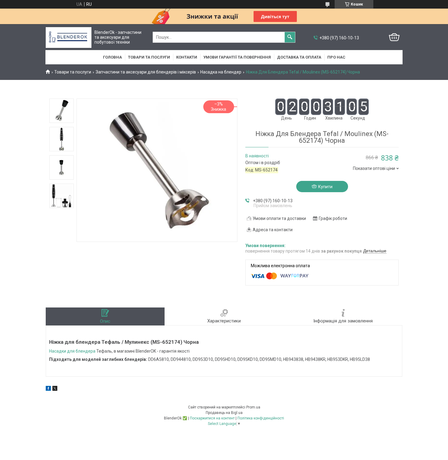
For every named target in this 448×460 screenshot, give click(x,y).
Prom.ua (253, 407)
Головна (112, 57)
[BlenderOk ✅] (68, 37)
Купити (325, 186)
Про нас (336, 57)
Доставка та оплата (299, 57)
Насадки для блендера (72, 351)
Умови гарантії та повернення (237, 57)
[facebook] (48, 389)
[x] (54, 389)
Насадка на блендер (220, 72)
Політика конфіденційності (260, 418)
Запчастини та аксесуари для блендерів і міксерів (146, 72)
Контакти (186, 57)
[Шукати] (290, 37)
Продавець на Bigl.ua (224, 413)
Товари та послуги (149, 57)
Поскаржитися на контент (212, 418)
